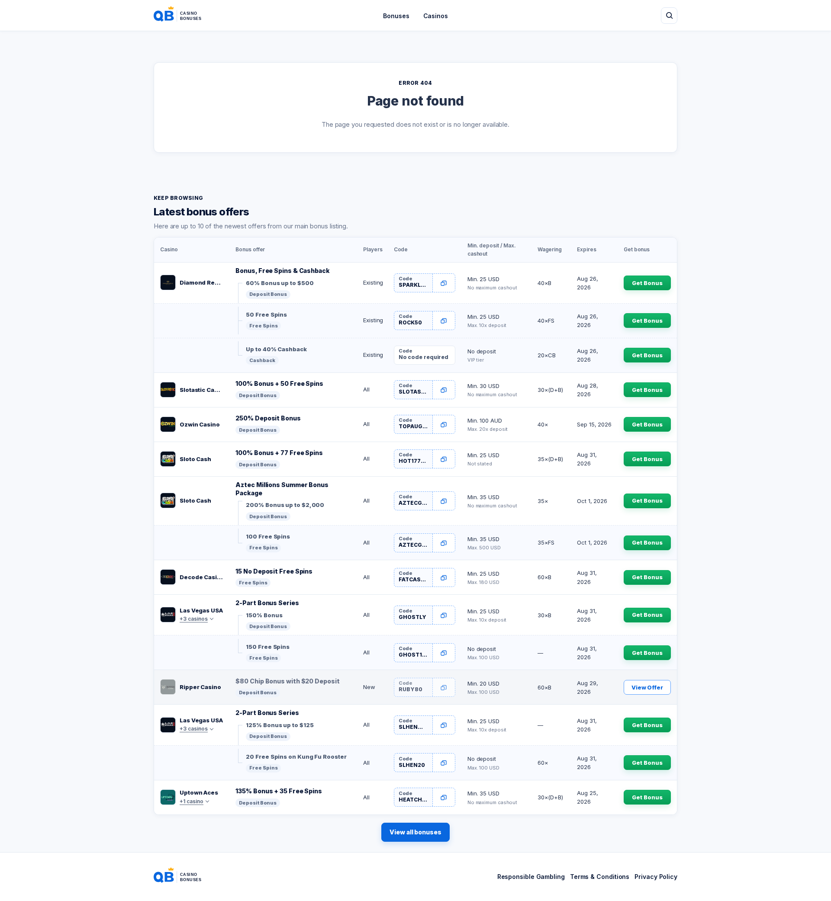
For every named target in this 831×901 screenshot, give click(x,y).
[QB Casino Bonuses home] (184, 15)
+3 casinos (194, 619)
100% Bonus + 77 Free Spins (279, 452)
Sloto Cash (195, 458)
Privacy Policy (656, 876)
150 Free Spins (268, 646)
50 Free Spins (266, 314)
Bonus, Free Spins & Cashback (282, 270)
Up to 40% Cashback (276, 349)
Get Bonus (647, 282)
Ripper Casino (200, 686)
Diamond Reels (201, 282)
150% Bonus (264, 615)
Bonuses (396, 15)
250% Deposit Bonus (267, 418)
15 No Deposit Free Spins (273, 571)
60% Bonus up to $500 (279, 282)
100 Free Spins (268, 536)
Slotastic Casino (201, 389)
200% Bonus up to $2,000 (285, 504)
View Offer (647, 687)
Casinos (435, 15)
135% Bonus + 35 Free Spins (278, 791)
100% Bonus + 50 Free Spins (279, 383)
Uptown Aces (199, 792)
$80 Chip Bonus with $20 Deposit (287, 681)
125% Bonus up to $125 (279, 724)
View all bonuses (415, 832)
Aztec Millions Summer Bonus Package (282, 489)
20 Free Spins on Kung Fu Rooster (296, 756)
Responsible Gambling (531, 876)
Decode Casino (201, 577)
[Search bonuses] (669, 15)
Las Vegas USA (201, 610)
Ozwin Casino (200, 424)
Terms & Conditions (599, 876)
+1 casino (191, 801)
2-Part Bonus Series (267, 602)
